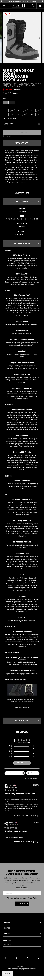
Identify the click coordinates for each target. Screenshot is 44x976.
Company (6, 922)
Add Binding (8, 123)
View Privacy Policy (24, 968)
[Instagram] (16, 958)
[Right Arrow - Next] (42, 1)
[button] (3, 6)
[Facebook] (5, 958)
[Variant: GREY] (6, 102)
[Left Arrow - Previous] (1, 1)
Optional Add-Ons (9, 118)
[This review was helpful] (33, 816)
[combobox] (31, 778)
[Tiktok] (38, 958)
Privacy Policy (32, 898)
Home (4, 10)
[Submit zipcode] (39, 945)
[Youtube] (27, 958)
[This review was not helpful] (37, 816)
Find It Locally (7, 136)
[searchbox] (13, 773)
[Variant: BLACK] (12, 102)
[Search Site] (32, 6)
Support (6, 933)
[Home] (18, 5)
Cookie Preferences (24, 969)
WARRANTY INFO (22, 193)
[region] (21, 746)
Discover (6, 928)
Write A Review (22, 763)
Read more (9, 811)
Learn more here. (22, 888)
